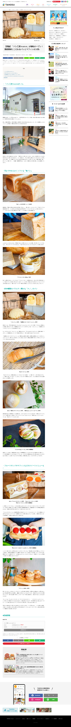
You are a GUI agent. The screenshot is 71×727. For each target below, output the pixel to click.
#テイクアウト (60, 37)
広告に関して (48, 718)
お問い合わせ (61, 718)
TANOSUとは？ (49, 1)
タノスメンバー (18, 718)
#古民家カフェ (57, 30)
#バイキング (64, 32)
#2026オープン (52, 35)
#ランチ (51, 30)
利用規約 (34, 718)
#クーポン (63, 30)
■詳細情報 (5, 77)
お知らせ (23, 718)
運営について (29, 718)
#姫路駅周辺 (58, 35)
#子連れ (64, 35)
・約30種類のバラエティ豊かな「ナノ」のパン (12, 74)
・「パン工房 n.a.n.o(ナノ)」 (9, 71)
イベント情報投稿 (54, 718)
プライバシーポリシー (40, 718)
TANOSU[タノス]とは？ (10, 718)
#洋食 (54, 37)
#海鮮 (50, 37)
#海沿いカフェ (58, 32)
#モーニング (51, 32)
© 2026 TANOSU (35, 722)
